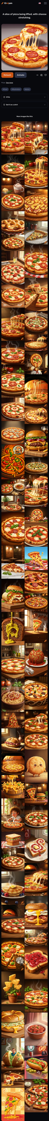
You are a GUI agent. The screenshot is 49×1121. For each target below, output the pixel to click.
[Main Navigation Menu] (45, 3)
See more (9, 83)
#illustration (16, 89)
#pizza (27, 89)
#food (5, 89)
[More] (37, 75)
